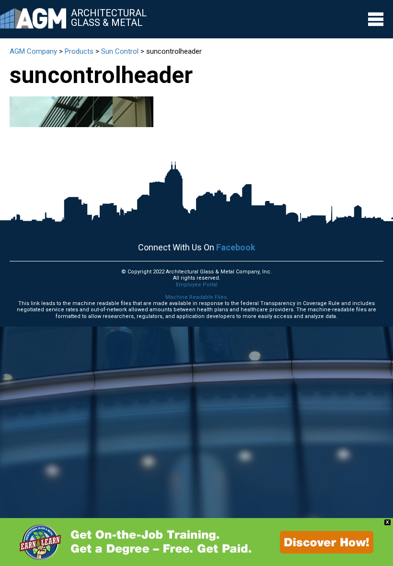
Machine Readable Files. (196, 297)
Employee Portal (197, 285)
